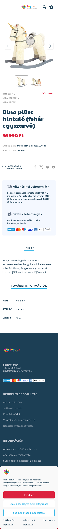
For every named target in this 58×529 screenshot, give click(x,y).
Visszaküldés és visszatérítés (19, 420)
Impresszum (49, 520)
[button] (6, 7)
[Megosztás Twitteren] (40, 167)
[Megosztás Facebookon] (34, 167)
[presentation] (8, 46)
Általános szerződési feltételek (20, 449)
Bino (18, 318)
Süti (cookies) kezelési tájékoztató (22, 460)
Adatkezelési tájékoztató (17, 454)
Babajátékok (9, 98)
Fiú (17, 300)
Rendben (29, 495)
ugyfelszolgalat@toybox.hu (17, 370)
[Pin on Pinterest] (46, 167)
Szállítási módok (12, 408)
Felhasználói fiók (12, 402)
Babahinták (9, 102)
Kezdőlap (7, 94)
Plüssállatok (38, 146)
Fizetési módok (11, 414)
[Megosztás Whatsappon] (52, 167)
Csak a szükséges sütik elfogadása (29, 503)
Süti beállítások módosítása (29, 512)
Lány (22, 300)
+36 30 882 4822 (12, 367)
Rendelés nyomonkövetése (18, 425)
